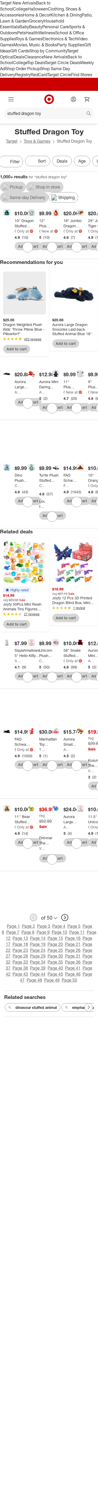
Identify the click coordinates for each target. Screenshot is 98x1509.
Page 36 (72, 962)
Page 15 (55, 938)
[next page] (65, 917)
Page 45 (55, 974)
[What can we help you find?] (49, 113)
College (20, 9)
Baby (24, 26)
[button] (17, 590)
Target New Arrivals (18, 2)
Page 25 (55, 950)
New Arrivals (55, 56)
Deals (19, 56)
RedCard (39, 74)
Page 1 (13, 926)
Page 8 (27, 932)
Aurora (17, 392)
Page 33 (20, 962)
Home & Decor (36, 15)
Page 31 (72, 956)
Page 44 (37, 974)
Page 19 (37, 944)
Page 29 (37, 956)
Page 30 (55, 956)
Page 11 (77, 932)
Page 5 (73, 926)
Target (12, 141)
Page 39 (37, 968)
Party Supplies (70, 44)
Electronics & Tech (59, 38)
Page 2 (28, 926)
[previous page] (33, 917)
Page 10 (59, 932)
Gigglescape (15, 231)
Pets (21, 32)
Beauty (35, 26)
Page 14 (37, 938)
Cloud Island (40, 231)
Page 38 (20, 968)
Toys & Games (29, 38)
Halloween (38, 9)
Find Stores (81, 74)
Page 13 (20, 938)
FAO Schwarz (66, 485)
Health (32, 32)
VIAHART (91, 771)
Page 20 (55, 944)
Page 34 (37, 962)
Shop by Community (48, 50)
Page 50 (69, 980)
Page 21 (72, 944)
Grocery (36, 21)
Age (82, 161)
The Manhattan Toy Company (42, 749)
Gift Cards (19, 50)
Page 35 (55, 962)
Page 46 (72, 974)
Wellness (46, 32)
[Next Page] (88, 1007)
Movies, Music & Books (35, 44)
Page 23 (20, 950)
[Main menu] (11, 99)
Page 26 (72, 950)
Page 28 (20, 956)
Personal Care (55, 26)
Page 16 (72, 938)
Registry (23, 74)
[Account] (73, 99)
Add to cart (17, 349)
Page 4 (58, 926)
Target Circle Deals (62, 62)
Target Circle (59, 74)
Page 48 (34, 980)
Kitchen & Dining (66, 15)
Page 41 (72, 968)
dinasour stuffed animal (36, 1007)
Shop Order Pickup (22, 68)
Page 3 (43, 926)
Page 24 (37, 950)
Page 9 (43, 932)
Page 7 (12, 932)
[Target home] (49, 99)
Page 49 (52, 980)
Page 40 (55, 968)
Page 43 (20, 974)
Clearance (34, 56)
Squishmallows (17, 661)
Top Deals (36, 62)
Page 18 (20, 944)
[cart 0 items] (87, 99)
